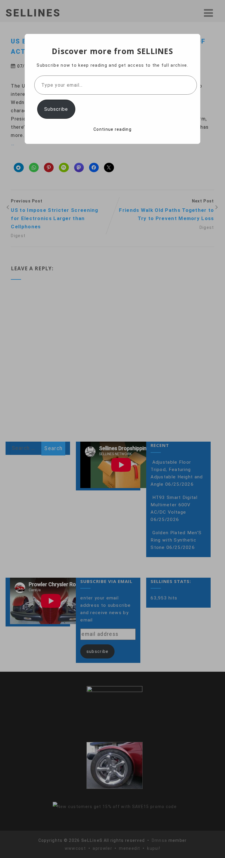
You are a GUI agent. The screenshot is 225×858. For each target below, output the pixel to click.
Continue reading (112, 129)
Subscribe (56, 109)
